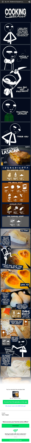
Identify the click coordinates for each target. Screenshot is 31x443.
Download (15, 425)
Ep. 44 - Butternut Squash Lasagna (14, 1)
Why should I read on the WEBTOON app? (15, 406)
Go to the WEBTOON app (16, 440)
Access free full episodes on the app (15, 402)
